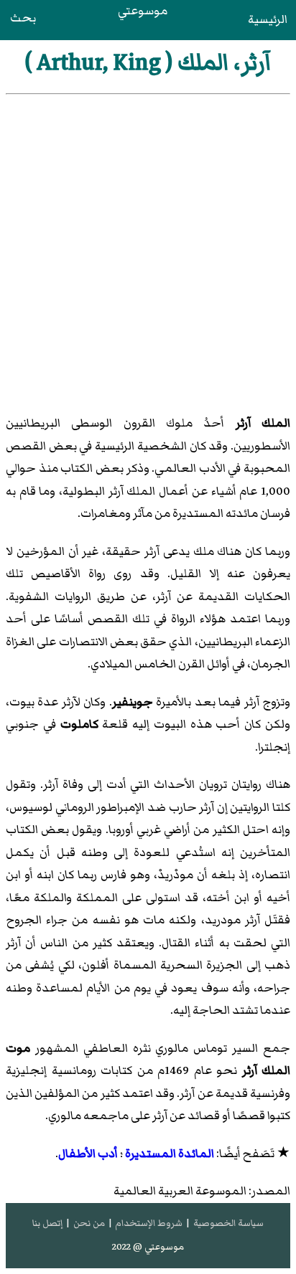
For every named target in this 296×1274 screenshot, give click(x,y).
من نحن (89, 1223)
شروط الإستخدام (148, 1223)
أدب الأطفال (88, 1153)
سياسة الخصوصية (228, 1223)
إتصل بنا (47, 1223)
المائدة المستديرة (169, 1153)
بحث (23, 18)
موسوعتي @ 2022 (148, 1247)
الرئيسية (267, 19)
